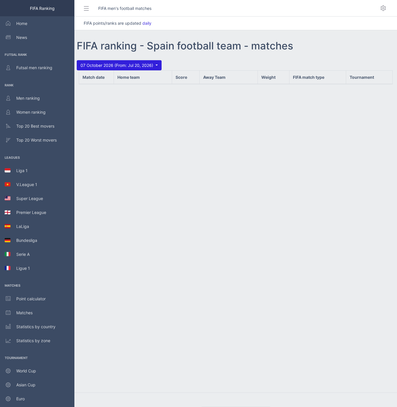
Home (21, 23)
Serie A (20, 254)
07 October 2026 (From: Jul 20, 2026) (117, 65)
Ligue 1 (20, 268)
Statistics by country (36, 326)
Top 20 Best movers (35, 126)
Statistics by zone (33, 340)
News (21, 37)
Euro (20, 398)
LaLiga (19, 226)
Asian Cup (25, 384)
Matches (24, 312)
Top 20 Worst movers (36, 140)
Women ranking (31, 112)
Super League (26, 198)
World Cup (26, 370)
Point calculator (31, 298)
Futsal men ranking (34, 67)
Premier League (28, 212)
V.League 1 (23, 184)
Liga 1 (19, 170)
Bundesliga (23, 240)
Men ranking (28, 98)
